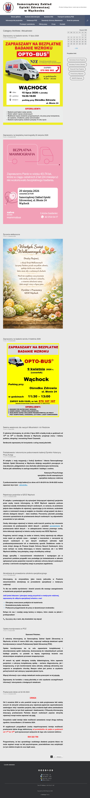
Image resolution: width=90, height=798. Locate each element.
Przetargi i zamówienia (27, 24)
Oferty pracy (43, 24)
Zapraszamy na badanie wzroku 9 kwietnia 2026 (22, 339)
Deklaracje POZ (32, 20)
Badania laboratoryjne (32, 17)
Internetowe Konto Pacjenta (77, 60)
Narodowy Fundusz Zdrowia (77, 64)
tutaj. (34, 715)
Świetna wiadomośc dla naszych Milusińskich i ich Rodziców (26, 427)
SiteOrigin (44, 794)
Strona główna (16, 17)
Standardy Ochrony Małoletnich (52, 20)
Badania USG (48, 17)
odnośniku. (23, 485)
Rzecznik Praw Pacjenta (77, 69)
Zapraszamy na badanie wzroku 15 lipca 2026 (21, 35)
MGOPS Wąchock (77, 78)
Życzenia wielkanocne (11, 234)
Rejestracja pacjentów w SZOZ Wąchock (19, 494)
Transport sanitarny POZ (66, 17)
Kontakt (62, 24)
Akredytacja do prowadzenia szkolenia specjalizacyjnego (25, 573)
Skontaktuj (9, 619)
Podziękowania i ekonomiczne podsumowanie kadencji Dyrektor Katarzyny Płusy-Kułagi (32, 453)
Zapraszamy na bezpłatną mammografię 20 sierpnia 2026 (25, 135)
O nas (53, 24)
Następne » (59, 756)
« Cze (76, 48)
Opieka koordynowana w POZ (14, 628)
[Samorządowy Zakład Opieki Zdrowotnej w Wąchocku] (27, 7)
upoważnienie (55, 526)
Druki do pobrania (73, 20)
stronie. (57, 675)
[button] (87, 20)
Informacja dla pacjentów (14, 20)
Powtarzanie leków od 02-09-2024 (16, 692)
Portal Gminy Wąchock (77, 73)
